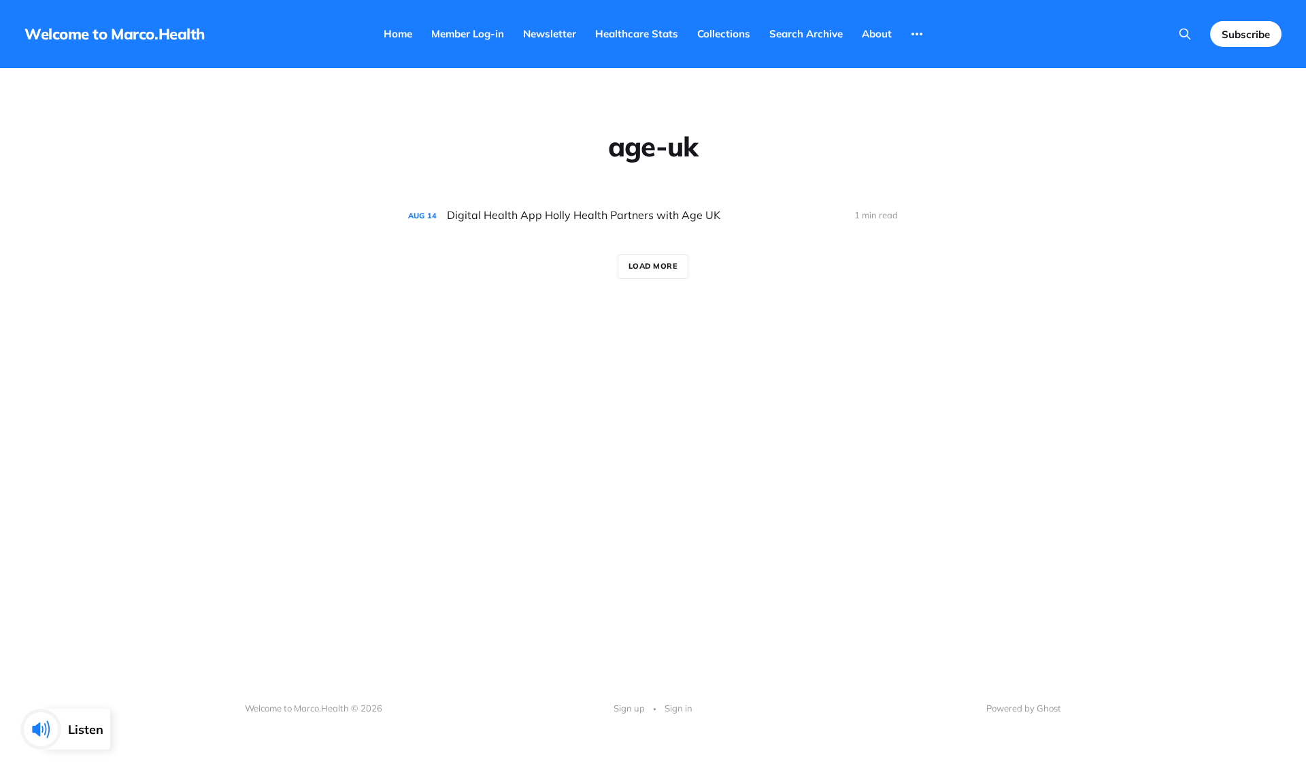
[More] (917, 34)
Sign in (678, 708)
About (877, 33)
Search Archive (806, 33)
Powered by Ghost (1023, 708)
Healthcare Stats (636, 33)
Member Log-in (467, 33)
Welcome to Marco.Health (114, 34)
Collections (723, 33)
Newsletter (549, 33)
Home (398, 33)
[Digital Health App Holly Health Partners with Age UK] (653, 215)
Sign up (629, 708)
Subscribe (1246, 34)
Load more (653, 266)
